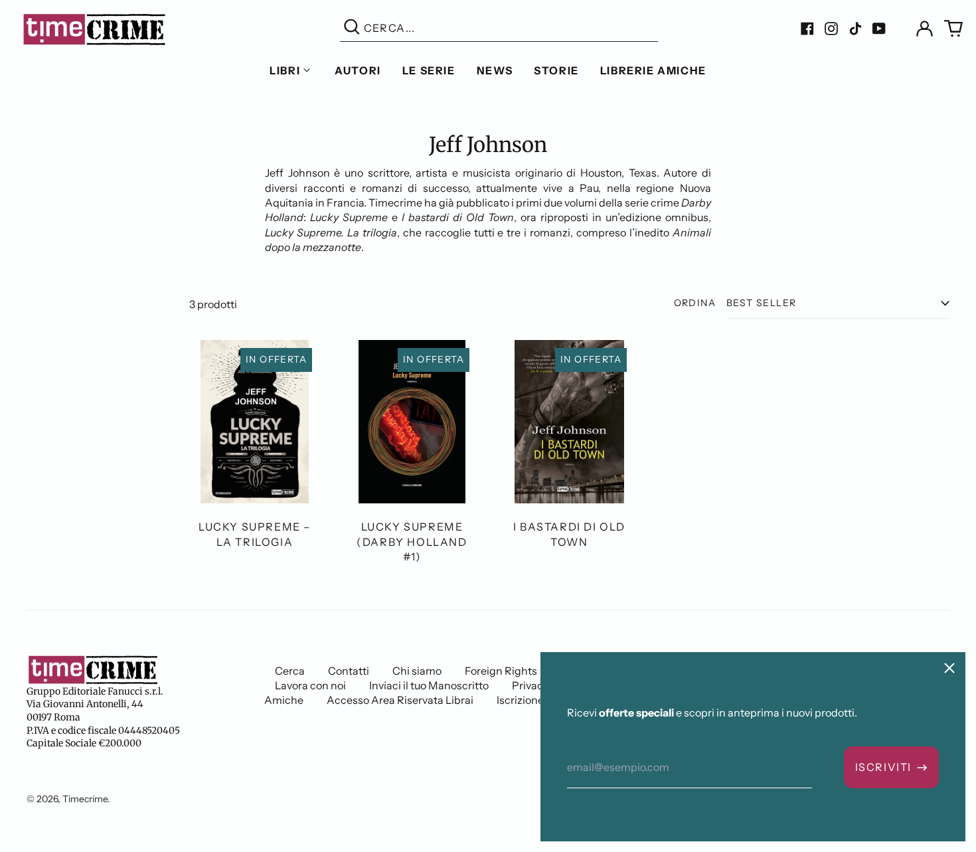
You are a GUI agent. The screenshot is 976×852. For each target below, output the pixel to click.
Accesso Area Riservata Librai (400, 700)
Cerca (290, 670)
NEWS (495, 70)
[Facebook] (807, 28)
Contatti (348, 670)
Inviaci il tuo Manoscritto (429, 685)
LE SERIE (428, 70)
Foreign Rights (501, 670)
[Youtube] (879, 28)
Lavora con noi (310, 685)
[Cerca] (352, 28)
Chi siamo (417, 670)
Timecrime (85, 799)
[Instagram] (831, 28)
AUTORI (358, 70)
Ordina (695, 303)
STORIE (556, 70)
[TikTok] (855, 28)
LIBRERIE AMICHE (653, 70)
